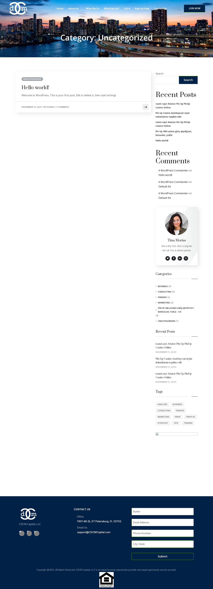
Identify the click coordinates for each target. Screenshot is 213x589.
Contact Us (160, 8)
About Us (73, 8)
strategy (163, 423)
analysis (162, 404)
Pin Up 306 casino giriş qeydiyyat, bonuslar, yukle (174, 133)
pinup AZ (190, 417)
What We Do (92, 8)
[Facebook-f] (29, 533)
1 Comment (63, 107)
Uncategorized (32, 79)
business (163, 286)
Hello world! (35, 88)
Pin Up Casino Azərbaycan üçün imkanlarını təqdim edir (173, 114)
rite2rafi (49, 107)
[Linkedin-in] (36, 533)
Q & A (127, 8)
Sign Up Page (142, 8)
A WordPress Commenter (173, 170)
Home (60, 8)
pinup (178, 417)
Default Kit (164, 186)
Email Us (82, 527)
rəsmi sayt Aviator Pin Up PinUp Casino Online (173, 105)
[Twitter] (21, 533)
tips (176, 423)
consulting (164, 291)
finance (162, 297)
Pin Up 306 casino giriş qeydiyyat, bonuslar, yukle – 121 (176, 310)
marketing (164, 302)
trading (188, 423)
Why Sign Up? (111, 8)
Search (160, 73)
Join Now (194, 8)
